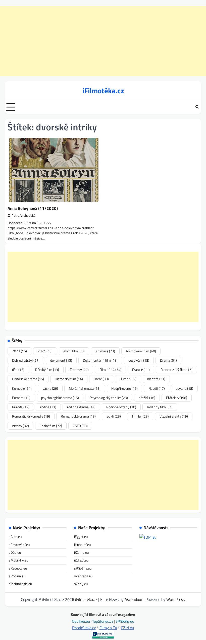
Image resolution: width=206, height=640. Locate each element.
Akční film (74, 351)
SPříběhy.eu (125, 621)
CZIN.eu (127, 628)
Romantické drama (78, 416)
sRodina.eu (17, 576)
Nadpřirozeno (124, 388)
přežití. (147, 397)
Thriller (140, 416)
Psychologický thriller (109, 397)
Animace (105, 351)
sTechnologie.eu (20, 583)
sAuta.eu (15, 536)
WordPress (175, 599)
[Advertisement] (103, 41)
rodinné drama (81, 407)
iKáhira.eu (81, 552)
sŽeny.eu (81, 583)
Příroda (20, 407)
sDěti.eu (15, 552)
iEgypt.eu (81, 536)
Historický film (69, 378)
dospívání (138, 360)
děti (18, 369)
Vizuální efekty (174, 416)
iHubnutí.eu (82, 544)
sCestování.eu (19, 544)
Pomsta (21, 397)
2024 (45, 351)
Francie (141, 369)
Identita (156, 378)
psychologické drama (60, 397)
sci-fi (114, 416)
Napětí (156, 388)
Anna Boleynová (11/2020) (33, 208)
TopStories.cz (103, 621)
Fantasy (79, 369)
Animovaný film (141, 351)
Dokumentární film (100, 360)
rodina (48, 407)
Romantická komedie (31, 416)
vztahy (20, 425)
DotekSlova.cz (84, 628)
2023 (19, 351)
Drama (168, 360)
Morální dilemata (84, 388)
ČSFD (80, 425)
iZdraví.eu (81, 560)
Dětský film (47, 369)
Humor (128, 378)
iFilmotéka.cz (103, 90)
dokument (61, 360)
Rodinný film (160, 407)
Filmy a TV (108, 628)
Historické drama (28, 378)
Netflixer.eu (81, 621)
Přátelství (176, 397)
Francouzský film (176, 369)
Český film (51, 425)
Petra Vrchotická (23, 215)
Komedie (22, 388)
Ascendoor (133, 599)
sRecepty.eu (18, 568)
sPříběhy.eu (82, 568)
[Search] (197, 107)
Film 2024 (110, 369)
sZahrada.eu (83, 576)
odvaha (184, 388)
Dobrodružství (25, 360)
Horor (101, 378)
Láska (50, 388)
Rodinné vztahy (121, 407)
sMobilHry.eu (18, 560)
